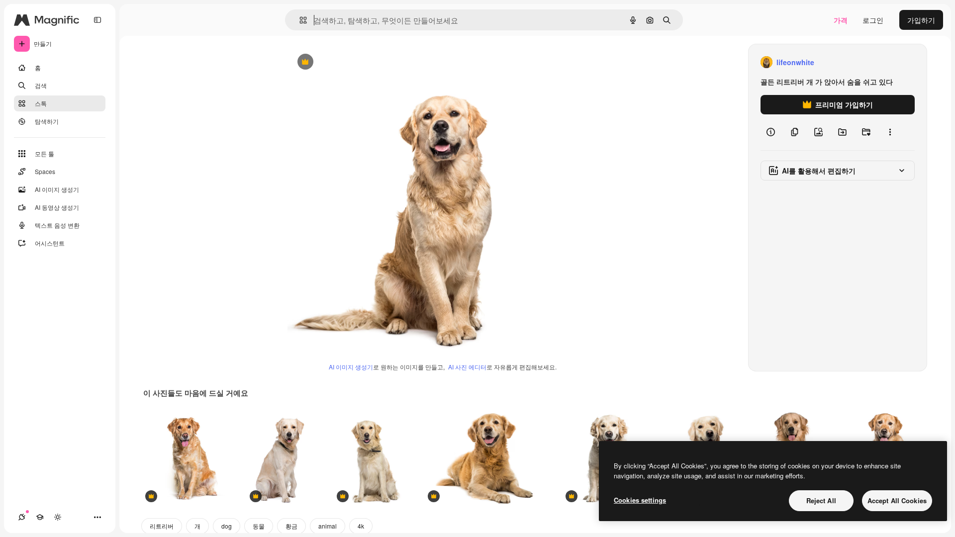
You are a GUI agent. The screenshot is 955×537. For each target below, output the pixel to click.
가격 (841, 20)
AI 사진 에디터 (467, 366)
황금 (291, 526)
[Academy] (40, 517)
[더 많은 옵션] (890, 132)
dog (226, 526)
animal (327, 526)
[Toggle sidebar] (97, 20)
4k (361, 526)
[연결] (22, 517)
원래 (344, 62)
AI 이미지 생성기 (351, 366)
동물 (259, 526)
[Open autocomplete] (299, 20)
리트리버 (162, 526)
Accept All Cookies (897, 500)
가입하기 (921, 20)
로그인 (872, 20)
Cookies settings (640, 500)
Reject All (821, 500)
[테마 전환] (58, 517)
